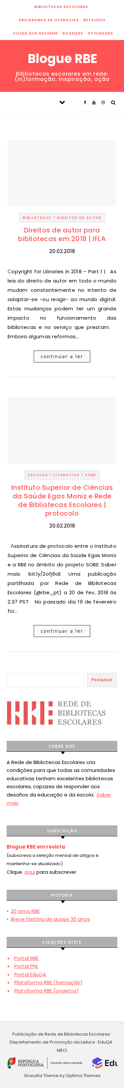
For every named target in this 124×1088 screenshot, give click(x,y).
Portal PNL (26, 966)
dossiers (72, 33)
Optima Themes (83, 1075)
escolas (38, 475)
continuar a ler (62, 356)
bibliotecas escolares (61, 6)
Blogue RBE (62, 58)
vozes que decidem (35, 33)
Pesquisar (101, 679)
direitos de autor (79, 217)
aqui (29, 871)
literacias (67, 475)
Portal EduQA (30, 974)
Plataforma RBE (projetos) (46, 990)
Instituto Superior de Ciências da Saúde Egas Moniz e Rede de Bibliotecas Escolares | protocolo (62, 500)
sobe (90, 475)
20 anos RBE (25, 911)
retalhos (94, 20)
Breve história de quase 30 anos (50, 919)
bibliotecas (37, 217)
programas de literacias (49, 20)
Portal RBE (26, 958)
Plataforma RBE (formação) (48, 982)
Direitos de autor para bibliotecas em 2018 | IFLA (62, 234)
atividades (100, 33)
